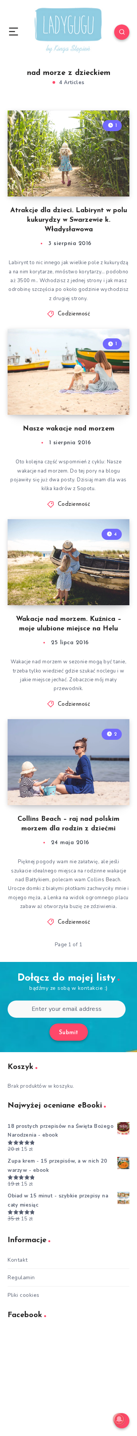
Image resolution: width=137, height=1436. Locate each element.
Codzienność (74, 314)
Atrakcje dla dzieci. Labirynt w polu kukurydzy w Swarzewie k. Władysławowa (68, 220)
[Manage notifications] (119, 1419)
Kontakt (18, 1260)
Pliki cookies (24, 1295)
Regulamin (21, 1277)
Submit (68, 1033)
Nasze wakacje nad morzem (69, 429)
